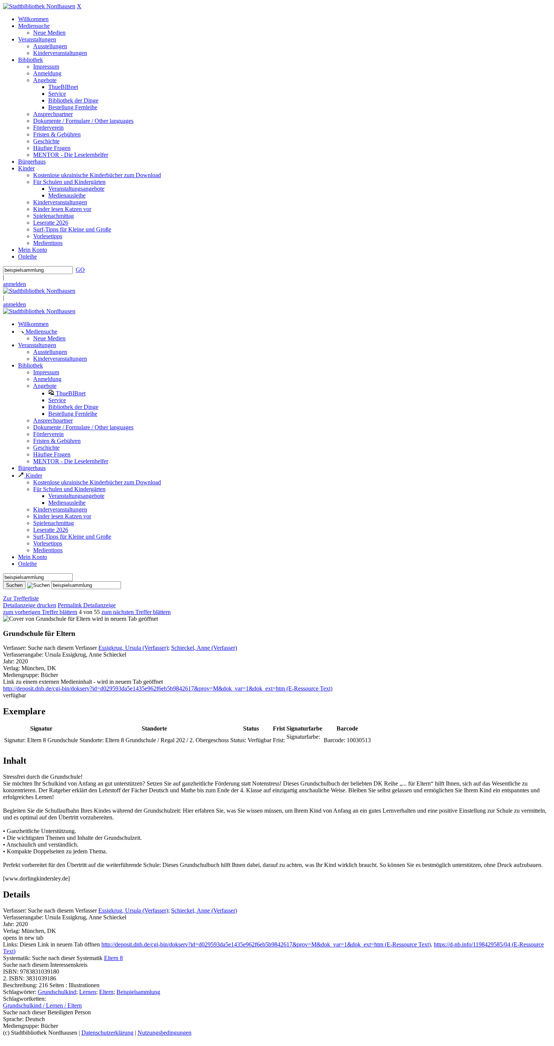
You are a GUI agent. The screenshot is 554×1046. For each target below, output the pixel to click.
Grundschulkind (57, 992)
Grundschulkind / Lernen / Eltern (42, 1005)
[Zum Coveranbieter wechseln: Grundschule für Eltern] (46, 619)
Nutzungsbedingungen (164, 1032)
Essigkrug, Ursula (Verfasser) (133, 648)
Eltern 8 (113, 958)
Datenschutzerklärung (107, 1032)
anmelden (14, 284)
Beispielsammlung (138, 992)
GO (80, 269)
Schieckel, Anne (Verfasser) (204, 648)
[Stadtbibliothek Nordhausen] (39, 6)
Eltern (106, 992)
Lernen (87, 992)
